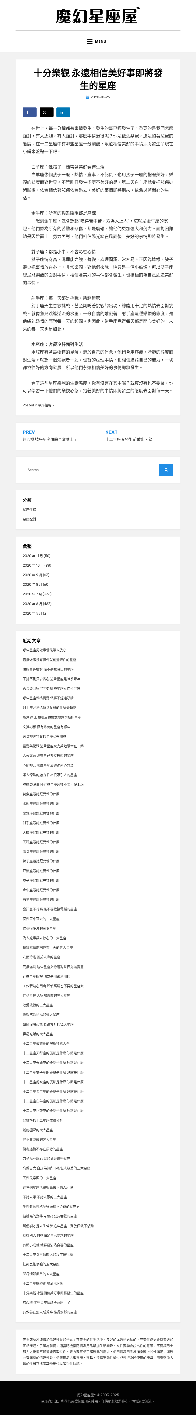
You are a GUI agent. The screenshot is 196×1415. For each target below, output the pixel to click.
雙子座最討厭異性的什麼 (41, 880)
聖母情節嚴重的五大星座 (41, 1274)
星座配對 (29, 519)
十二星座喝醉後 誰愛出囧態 (43, 1284)
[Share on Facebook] (30, 112)
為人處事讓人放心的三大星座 (44, 938)
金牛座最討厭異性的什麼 (41, 890)
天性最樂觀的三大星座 (39, 1178)
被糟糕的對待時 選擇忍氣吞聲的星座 (50, 1216)
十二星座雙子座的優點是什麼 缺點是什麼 (53, 1072)
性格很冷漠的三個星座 (39, 928)
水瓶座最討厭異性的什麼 (41, 804)
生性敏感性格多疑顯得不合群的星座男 (51, 1207)
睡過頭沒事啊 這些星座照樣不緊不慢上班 (53, 784)
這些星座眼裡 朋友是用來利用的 (46, 976)
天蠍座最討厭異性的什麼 (41, 832)
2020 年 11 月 (33, 556)
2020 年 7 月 (32, 594)
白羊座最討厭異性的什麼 (41, 900)
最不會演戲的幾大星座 (39, 1140)
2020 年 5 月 (32, 614)
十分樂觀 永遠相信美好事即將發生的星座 (53, 1293)
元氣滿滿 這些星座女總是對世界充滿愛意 (53, 967)
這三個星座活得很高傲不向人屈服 (48, 1188)
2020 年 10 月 (33, 566)
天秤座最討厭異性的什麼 (41, 842)
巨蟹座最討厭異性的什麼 (41, 871)
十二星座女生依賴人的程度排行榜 (48, 1255)
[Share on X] (47, 112)
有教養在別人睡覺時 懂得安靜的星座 (50, 1312)
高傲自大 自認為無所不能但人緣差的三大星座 (56, 1168)
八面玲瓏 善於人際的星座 (41, 957)
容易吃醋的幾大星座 (38, 1034)
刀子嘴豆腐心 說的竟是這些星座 (46, 1159)
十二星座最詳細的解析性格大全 (46, 1044)
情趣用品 (86, 1346)
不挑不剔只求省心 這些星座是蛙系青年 (51, 679)
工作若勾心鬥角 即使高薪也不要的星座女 (53, 986)
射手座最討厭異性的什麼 (41, 823)
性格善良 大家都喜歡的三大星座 (46, 996)
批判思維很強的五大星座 (41, 1264)
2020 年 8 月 (32, 585)
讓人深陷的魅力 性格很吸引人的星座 (50, 775)
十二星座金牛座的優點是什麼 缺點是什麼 (53, 1092)
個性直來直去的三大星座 (41, 919)
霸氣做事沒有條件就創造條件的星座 (49, 660)
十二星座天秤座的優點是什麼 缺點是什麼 (53, 1053)
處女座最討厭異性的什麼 (41, 852)
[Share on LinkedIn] (63, 112)
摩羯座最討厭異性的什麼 (41, 813)
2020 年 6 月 (32, 604)
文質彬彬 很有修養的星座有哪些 (46, 727)
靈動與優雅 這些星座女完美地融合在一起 (53, 746)
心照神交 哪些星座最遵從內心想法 (48, 765)
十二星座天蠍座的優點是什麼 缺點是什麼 (53, 1063)
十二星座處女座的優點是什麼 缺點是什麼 (53, 1082)
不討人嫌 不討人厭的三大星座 (45, 1197)
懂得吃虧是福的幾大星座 (41, 1015)
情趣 (52, 1340)
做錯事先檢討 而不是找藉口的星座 (48, 669)
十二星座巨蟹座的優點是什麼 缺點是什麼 (53, 1111)
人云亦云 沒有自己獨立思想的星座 (48, 756)
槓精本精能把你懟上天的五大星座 (48, 948)
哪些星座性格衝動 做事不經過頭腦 (48, 698)
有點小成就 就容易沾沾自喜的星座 (48, 1245)
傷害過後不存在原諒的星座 (43, 1149)
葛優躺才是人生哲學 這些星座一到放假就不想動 (58, 1226)
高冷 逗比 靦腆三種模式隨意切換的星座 (52, 717)
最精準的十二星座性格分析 (43, 1120)
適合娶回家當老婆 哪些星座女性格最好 (51, 688)
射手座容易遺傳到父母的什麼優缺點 (49, 708)
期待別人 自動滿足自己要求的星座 (48, 1236)
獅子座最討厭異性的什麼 (41, 861)
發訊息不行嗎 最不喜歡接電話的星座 (50, 909)
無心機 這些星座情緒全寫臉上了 (46, 1303)
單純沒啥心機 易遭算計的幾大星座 (48, 1024)
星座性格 (44, 405)
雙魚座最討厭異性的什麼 (41, 794)
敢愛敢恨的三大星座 (38, 1005)
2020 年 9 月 (32, 575)
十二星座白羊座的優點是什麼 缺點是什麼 (53, 1101)
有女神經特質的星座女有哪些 (44, 736)
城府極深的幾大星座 (38, 1130)
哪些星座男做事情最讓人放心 (44, 650)
